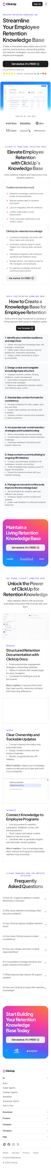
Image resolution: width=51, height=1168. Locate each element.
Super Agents (9, 1088)
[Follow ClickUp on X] (18, 1144)
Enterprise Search (11, 1101)
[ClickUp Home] (9, 4)
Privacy (26, 1153)
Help (5, 1137)
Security (15, 1153)
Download (7, 1112)
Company (7, 1130)
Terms (35, 1153)
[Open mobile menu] (46, 4)
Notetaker (7, 1097)
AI (4, 1078)
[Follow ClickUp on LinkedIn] (4, 1144)
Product (6, 1118)
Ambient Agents (10, 1092)
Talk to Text (8, 1105)
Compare (7, 1124)
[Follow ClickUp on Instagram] (13, 1144)
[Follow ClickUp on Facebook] (9, 1144)
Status (5, 1153)
